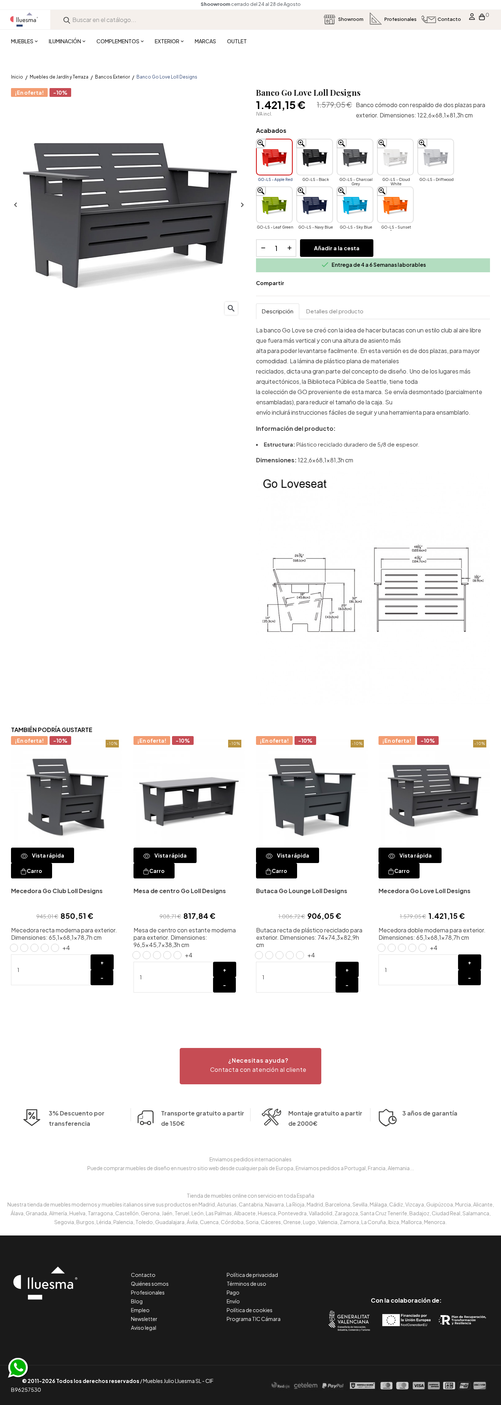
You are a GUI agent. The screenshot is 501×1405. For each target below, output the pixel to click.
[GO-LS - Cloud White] (395, 157)
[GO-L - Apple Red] (259, 955)
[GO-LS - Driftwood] (435, 157)
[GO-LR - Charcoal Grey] (402, 948)
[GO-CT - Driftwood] (177, 955)
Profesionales (148, 1292)
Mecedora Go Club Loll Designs (57, 891)
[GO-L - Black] (269, 955)
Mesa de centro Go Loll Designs (180, 891)
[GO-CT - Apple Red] (136, 955)
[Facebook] (373, 1269)
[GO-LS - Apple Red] (274, 157)
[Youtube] (439, 1269)
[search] (67, 19)
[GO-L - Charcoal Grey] (279, 955)
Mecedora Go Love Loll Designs (425, 891)
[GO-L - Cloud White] (290, 955)
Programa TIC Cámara (254, 1318)
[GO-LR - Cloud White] (412, 948)
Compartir (295, 283)
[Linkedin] (406, 1269)
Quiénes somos (150, 1283)
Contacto (143, 1274)
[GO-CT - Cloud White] (167, 955)
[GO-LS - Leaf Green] (274, 204)
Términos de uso (246, 1283)
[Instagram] (422, 1269)
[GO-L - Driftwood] (300, 955)
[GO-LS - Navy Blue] (314, 204)
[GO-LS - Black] (314, 157)
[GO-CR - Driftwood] (55, 948)
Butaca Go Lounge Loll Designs (301, 891)
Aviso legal (143, 1327)
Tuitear (306, 283)
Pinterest (317, 283)
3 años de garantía (429, 1113)
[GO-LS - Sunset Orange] (395, 204)
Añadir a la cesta (336, 247)
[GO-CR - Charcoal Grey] (34, 948)
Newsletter (144, 1318)
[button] (250, 1066)
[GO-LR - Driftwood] (422, 948)
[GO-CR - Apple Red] (14, 948)
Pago (233, 1292)
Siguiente (241, 205)
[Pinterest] (389, 1269)
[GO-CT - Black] (147, 955)
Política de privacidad (252, 1274)
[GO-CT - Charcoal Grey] (157, 955)
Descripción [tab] (277, 310)
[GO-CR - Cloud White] (45, 948)
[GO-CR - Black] (24, 948)
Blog (137, 1301)
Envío (233, 1301)
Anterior (14, 205)
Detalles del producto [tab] (334, 310)
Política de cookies (250, 1310)
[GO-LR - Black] (392, 948)
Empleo (140, 1310)
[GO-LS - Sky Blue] (355, 204)
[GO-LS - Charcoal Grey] (355, 157)
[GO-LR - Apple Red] (381, 948)
